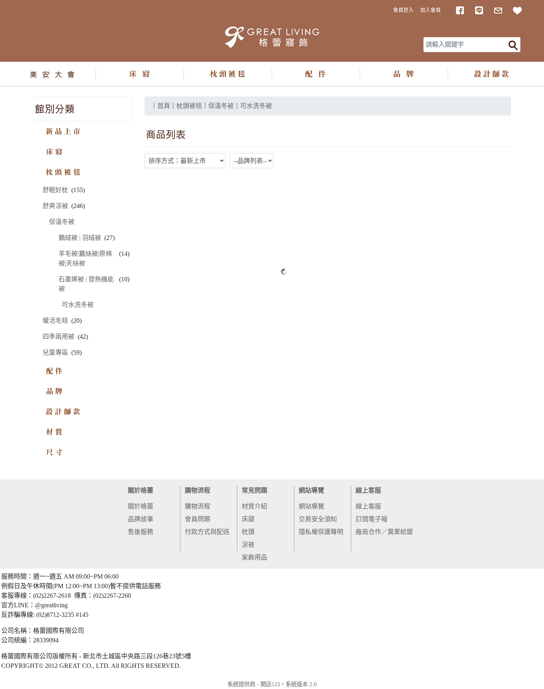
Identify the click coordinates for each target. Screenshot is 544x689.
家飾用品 (254, 557)
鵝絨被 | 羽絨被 (80, 237)
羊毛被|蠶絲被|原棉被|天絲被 (85, 258)
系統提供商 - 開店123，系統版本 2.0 (272, 684)
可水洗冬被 (78, 304)
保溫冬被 (61, 221)
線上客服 (368, 490)
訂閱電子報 (371, 519)
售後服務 (140, 531)
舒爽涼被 (55, 205)
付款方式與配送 (207, 531)
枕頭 (248, 531)
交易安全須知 (318, 519)
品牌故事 (140, 519)
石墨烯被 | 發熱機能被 (86, 284)
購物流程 (197, 490)
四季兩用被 (58, 336)
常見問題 (254, 490)
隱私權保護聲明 (321, 531)
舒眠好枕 (55, 189)
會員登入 (403, 10)
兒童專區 (55, 352)
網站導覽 (311, 490)
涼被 (248, 544)
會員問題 (197, 519)
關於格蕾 (140, 490)
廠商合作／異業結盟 (384, 531)
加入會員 (430, 10)
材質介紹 (254, 506)
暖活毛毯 (55, 320)
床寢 (248, 519)
